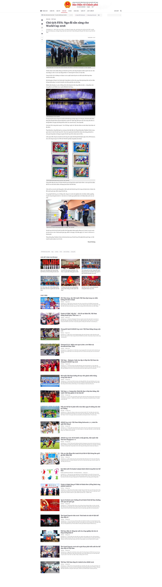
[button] (70, 15)
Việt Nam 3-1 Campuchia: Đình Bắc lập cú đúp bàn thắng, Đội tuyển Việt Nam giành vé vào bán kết (80, 392)
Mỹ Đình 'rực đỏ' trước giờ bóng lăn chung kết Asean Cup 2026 (90, 288)
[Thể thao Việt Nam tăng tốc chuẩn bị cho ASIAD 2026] (49, 567)
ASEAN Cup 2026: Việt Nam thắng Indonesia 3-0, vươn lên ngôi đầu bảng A (79, 423)
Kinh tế (58, 10)
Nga (52, 251)
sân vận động (66, 251)
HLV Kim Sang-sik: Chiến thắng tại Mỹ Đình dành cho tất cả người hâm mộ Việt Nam (49, 289)
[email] (98, 15)
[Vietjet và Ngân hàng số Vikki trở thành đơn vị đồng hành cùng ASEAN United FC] (49, 490)
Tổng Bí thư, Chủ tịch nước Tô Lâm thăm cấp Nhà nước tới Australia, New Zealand (55, 15)
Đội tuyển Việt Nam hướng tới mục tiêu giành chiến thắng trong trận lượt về (79, 376)
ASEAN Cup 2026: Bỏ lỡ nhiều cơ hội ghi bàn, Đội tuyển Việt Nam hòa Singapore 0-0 (79, 438)
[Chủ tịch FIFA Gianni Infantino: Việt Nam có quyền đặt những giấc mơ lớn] (70, 264)
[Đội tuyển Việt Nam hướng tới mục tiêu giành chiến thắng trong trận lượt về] (49, 381)
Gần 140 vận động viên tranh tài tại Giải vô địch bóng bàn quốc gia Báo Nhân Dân (80, 454)
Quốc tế (83, 10)
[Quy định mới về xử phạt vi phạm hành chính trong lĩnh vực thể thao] (49, 474)
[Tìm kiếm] (121, 11)
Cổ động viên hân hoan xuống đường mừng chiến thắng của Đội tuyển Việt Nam (69, 289)
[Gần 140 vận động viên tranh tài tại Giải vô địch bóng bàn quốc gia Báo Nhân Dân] (49, 458)
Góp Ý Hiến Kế (90, 10)
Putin (61, 251)
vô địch (56, 251)
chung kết (73, 251)
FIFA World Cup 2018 (45, 251)
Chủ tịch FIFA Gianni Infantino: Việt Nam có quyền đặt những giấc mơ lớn (69, 271)
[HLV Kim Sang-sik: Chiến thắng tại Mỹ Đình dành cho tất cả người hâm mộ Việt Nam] (49, 281)
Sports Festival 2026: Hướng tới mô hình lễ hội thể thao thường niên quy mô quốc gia (80, 500)
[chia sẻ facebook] (42, 20)
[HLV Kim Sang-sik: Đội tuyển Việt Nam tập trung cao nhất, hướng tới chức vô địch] (49, 303)
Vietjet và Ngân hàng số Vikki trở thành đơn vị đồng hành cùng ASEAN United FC (80, 485)
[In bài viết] (42, 33)
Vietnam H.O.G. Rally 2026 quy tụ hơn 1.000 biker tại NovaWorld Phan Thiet (77, 345)
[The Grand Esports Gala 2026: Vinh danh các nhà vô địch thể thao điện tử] (49, 521)
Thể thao (53, 19)
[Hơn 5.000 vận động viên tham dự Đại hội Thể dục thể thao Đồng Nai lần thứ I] (49, 264)
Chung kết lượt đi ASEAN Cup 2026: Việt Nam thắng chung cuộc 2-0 (81, 330)
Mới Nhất (116, 10)
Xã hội (70, 10)
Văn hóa (64, 10)
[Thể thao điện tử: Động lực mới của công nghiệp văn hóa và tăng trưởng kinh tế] (49, 536)
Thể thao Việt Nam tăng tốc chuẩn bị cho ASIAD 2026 (77, 562)
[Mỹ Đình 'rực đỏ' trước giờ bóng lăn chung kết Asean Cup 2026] (91, 281)
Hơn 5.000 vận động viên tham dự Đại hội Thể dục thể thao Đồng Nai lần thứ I (49, 271)
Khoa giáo (76, 10)
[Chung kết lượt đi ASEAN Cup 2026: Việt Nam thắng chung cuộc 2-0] (49, 334)
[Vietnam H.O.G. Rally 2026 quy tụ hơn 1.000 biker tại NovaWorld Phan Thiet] (49, 350)
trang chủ (45, 10)
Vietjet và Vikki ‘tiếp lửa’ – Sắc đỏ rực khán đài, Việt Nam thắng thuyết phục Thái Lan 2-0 (79, 314)
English (88, 6)
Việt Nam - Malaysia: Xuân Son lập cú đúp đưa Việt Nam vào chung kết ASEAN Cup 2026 (80, 361)
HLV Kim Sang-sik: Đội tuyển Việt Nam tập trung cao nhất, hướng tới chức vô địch (79, 299)
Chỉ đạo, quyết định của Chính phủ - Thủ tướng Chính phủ (71, 472)
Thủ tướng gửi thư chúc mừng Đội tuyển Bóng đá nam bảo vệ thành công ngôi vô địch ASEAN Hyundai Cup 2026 (91, 272)
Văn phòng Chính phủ (92, 15)
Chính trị (52, 10)
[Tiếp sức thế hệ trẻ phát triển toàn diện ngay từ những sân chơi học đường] (49, 412)
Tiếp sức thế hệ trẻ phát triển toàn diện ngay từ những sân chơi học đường (80, 407)
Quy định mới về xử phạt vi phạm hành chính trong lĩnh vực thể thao (80, 469)
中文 (92, 6)
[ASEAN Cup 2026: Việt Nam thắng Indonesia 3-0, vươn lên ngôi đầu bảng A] (49, 427)
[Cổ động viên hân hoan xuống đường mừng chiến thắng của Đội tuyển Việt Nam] (70, 281)
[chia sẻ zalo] (42, 23)
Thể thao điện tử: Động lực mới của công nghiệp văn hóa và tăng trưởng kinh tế (79, 532)
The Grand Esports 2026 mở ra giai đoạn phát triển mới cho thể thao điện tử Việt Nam (80, 547)
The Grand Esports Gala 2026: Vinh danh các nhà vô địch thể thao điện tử (80, 516)
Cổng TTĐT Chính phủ (80, 15)
